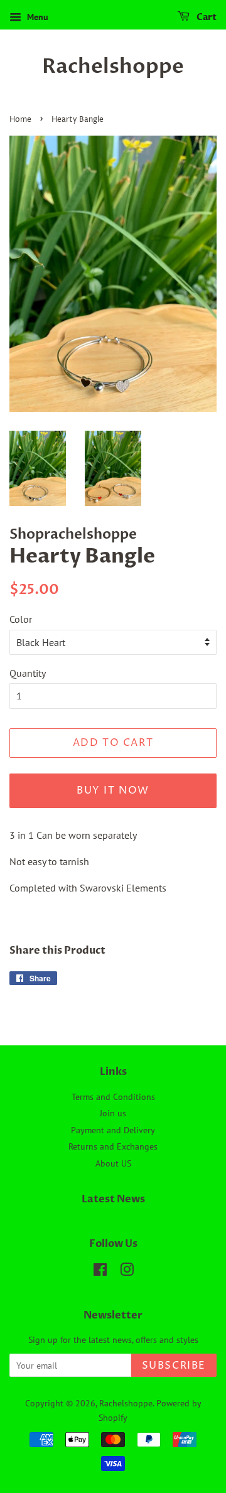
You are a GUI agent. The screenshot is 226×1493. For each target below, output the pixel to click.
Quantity (27, 673)
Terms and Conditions (113, 1096)
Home (20, 119)
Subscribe (174, 1365)
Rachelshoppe (113, 66)
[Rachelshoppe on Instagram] (127, 1272)
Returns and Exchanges (113, 1146)
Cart (206, 17)
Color (20, 619)
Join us (113, 1113)
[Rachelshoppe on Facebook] (100, 1272)
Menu (36, 17)
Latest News (113, 1199)
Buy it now (113, 790)
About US (113, 1163)
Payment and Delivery (113, 1130)
